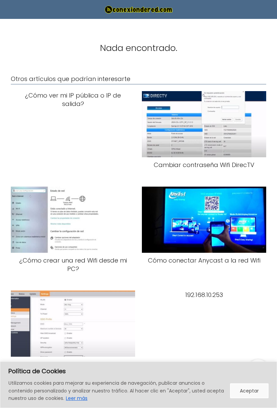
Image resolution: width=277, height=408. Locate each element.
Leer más (76, 398)
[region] (138, 384)
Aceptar (249, 390)
